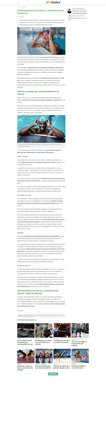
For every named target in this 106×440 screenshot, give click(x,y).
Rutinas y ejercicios (40, 364)
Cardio (18, 7)
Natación (24, 7)
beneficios (22, 80)
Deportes (55, 338)
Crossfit (19, 364)
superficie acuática (28, 110)
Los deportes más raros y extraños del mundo (61, 341)
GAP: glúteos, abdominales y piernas (78, 339)
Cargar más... (53, 374)
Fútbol (37, 338)
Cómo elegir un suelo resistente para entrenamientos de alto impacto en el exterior (25, 342)
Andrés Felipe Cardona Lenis (79, 13)
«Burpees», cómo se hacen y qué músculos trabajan (25, 368)
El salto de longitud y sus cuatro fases (78, 367)
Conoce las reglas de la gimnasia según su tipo (61, 367)
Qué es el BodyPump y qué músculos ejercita (43, 367)
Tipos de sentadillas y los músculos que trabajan (79, 343)
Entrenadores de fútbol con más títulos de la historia (43, 342)
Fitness (19, 338)
